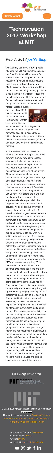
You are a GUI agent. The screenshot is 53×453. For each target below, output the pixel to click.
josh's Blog (37, 59)
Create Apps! (12, 16)
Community (37, 432)
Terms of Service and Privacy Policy (26, 422)
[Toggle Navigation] (47, 16)
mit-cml (21, 439)
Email (28, 436)
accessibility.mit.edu (33, 442)
